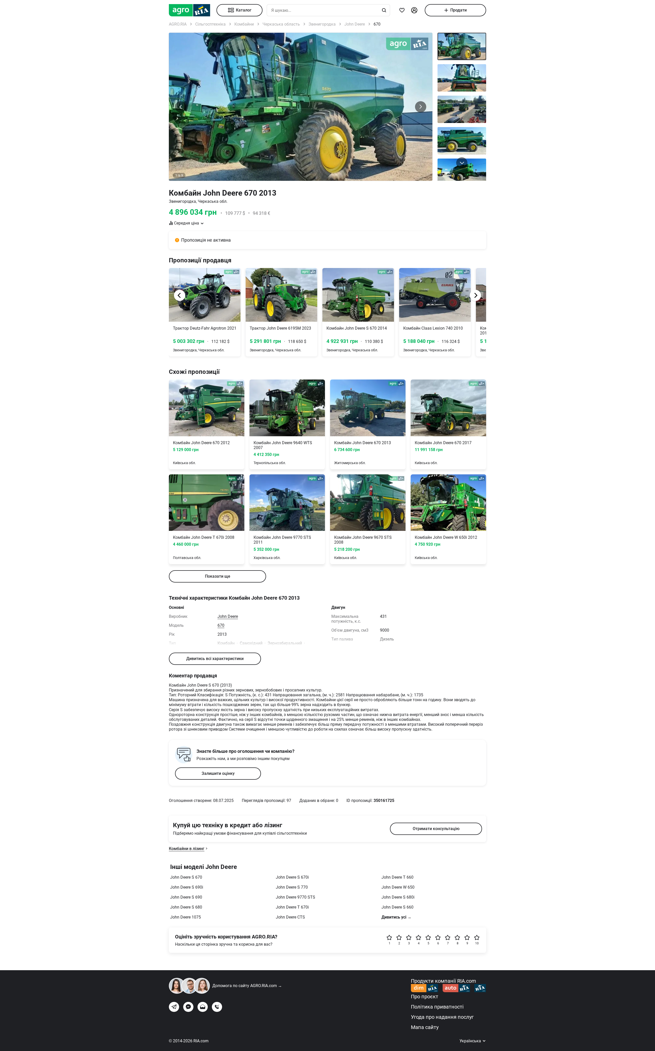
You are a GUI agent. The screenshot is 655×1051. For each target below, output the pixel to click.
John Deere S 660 (397, 907)
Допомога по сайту (247, 985)
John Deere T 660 (397, 877)
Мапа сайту (425, 1027)
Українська (471, 1040)
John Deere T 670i (292, 907)
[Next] (475, 295)
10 (477, 943)
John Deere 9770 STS (295, 897)
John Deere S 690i (186, 887)
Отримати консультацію (436, 828)
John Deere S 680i (397, 897)
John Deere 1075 (185, 917)
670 (220, 625)
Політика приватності (437, 1007)
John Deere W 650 (397, 887)
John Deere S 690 (186, 897)
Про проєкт (424, 996)
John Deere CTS (290, 917)
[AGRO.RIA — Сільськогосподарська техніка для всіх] (192, 10)
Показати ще (217, 576)
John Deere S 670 (186, 877)
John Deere (227, 616)
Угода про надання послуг (442, 1017)
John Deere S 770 (292, 887)
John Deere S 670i (292, 877)
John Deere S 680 (186, 907)
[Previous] (179, 295)
